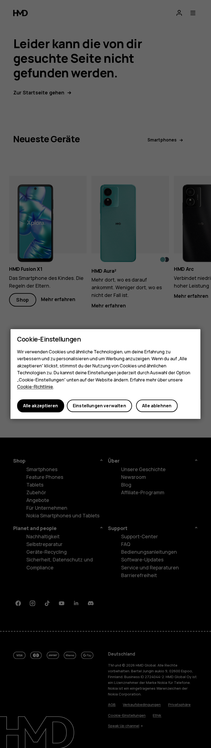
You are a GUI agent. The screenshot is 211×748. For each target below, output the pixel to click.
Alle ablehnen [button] (156, 406)
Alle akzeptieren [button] (40, 406)
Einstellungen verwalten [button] (99, 406)
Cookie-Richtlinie (35, 387)
